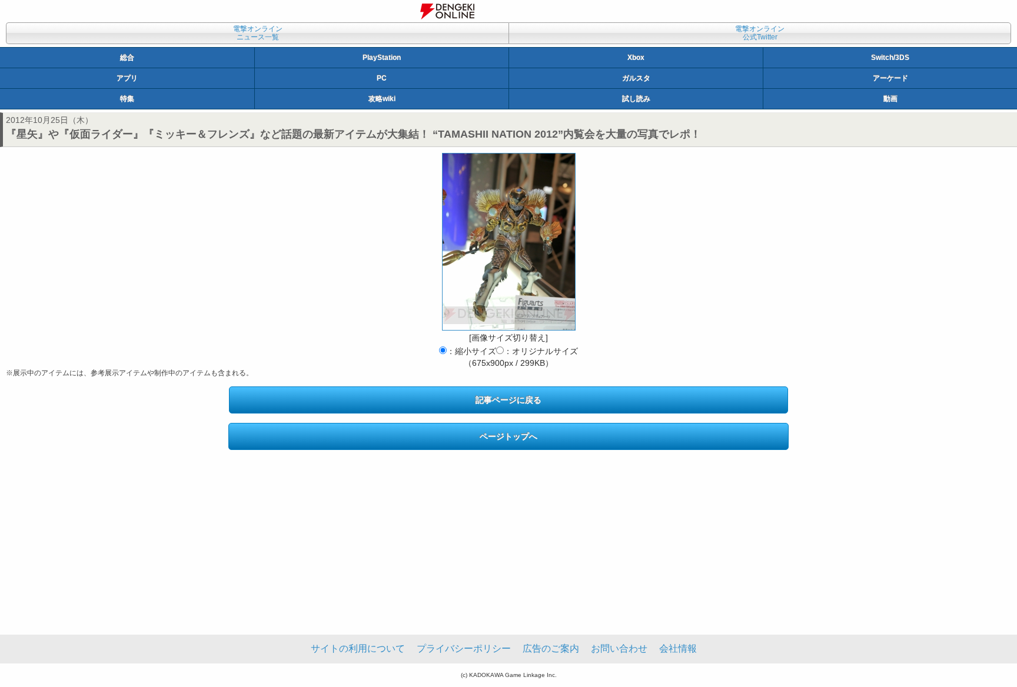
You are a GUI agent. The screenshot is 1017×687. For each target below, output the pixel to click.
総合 (127, 58)
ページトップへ (508, 436)
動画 (890, 99)
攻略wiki (382, 99)
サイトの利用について (358, 648)
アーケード (890, 78)
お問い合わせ (619, 648)
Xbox (635, 58)
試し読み (636, 99)
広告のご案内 (551, 648)
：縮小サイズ (471, 351)
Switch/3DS (890, 58)
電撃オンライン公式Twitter (760, 33)
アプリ (127, 78)
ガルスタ (636, 78)
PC (382, 78)
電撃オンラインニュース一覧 (257, 33)
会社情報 (678, 648)
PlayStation (382, 58)
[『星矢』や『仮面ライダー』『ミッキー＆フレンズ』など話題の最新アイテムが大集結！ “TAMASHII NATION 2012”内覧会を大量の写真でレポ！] (509, 242)
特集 (127, 99)
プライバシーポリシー (464, 648)
